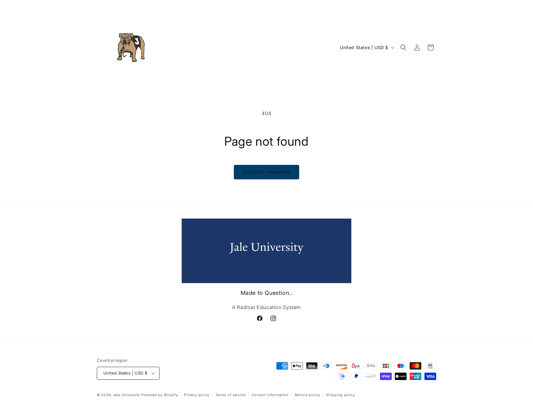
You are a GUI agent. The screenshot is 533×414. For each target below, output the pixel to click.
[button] (403, 47)
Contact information (270, 395)
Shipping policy (340, 395)
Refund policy (307, 395)
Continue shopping (266, 172)
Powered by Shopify (159, 395)
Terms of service (231, 395)
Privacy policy (196, 395)
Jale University (126, 395)
